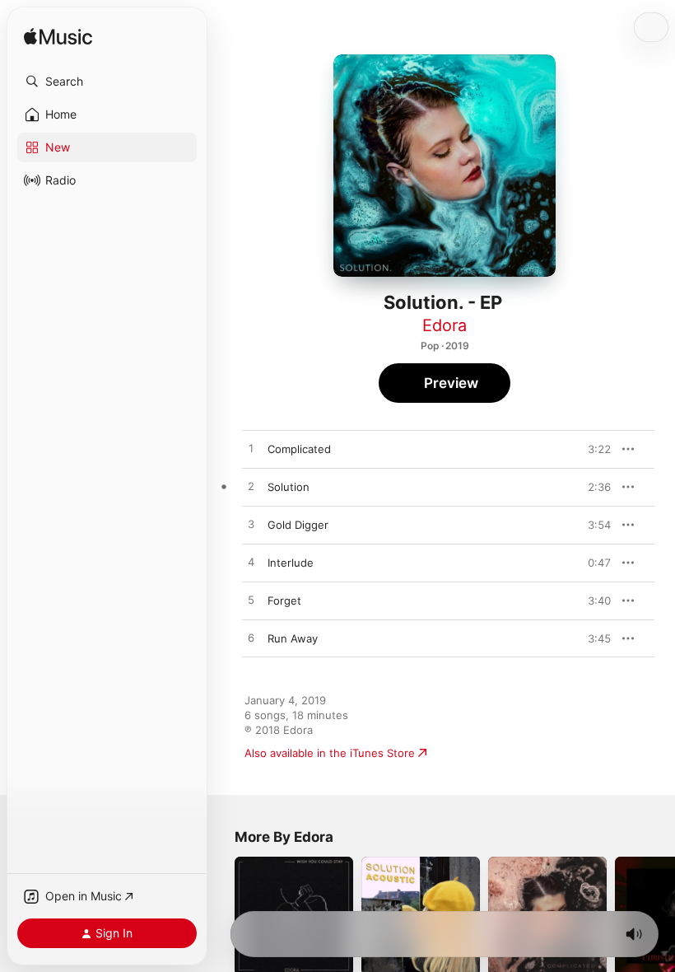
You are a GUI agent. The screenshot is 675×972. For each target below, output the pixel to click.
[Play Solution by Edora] (251, 486)
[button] (107, 82)
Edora (444, 325)
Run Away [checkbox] (293, 638)
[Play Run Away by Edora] (251, 638)
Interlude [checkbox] (291, 562)
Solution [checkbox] (289, 486)
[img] (58, 37)
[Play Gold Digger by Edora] (251, 524)
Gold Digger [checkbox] (298, 524)
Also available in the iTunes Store (329, 752)
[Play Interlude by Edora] (251, 562)
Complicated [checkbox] (299, 449)
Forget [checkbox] (284, 600)
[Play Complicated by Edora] (251, 449)
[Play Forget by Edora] (251, 600)
